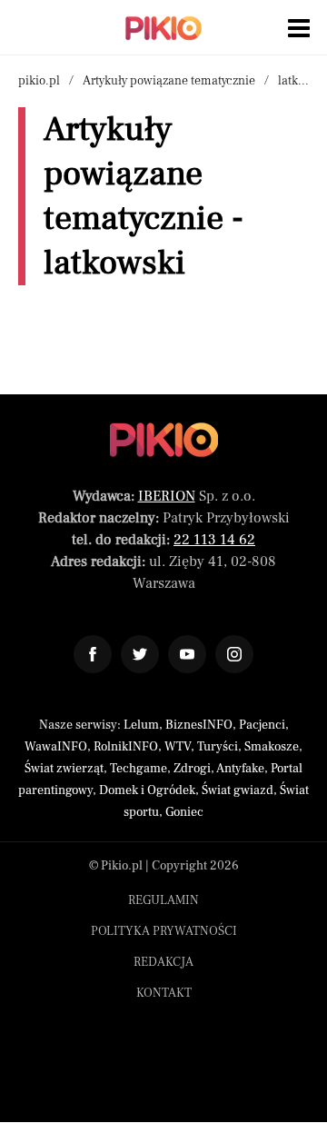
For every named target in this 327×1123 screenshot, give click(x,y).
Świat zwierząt (64, 768)
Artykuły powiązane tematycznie (169, 81)
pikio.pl (39, 81)
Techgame (138, 768)
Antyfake (240, 768)
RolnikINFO (126, 747)
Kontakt (164, 993)
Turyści (217, 747)
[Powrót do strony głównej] (164, 439)
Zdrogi (192, 768)
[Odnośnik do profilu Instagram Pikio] (234, 654)
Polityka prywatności (164, 931)
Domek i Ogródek (147, 790)
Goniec (184, 812)
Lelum (141, 725)
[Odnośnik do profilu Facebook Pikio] (93, 654)
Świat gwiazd (237, 790)
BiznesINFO (199, 725)
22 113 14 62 (214, 540)
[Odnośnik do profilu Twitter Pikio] (140, 654)
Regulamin (163, 900)
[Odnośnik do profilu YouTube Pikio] (187, 654)
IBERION (166, 496)
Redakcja (163, 962)
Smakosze (271, 747)
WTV (177, 747)
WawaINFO (56, 747)
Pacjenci (262, 725)
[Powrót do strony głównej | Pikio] (163, 28)
